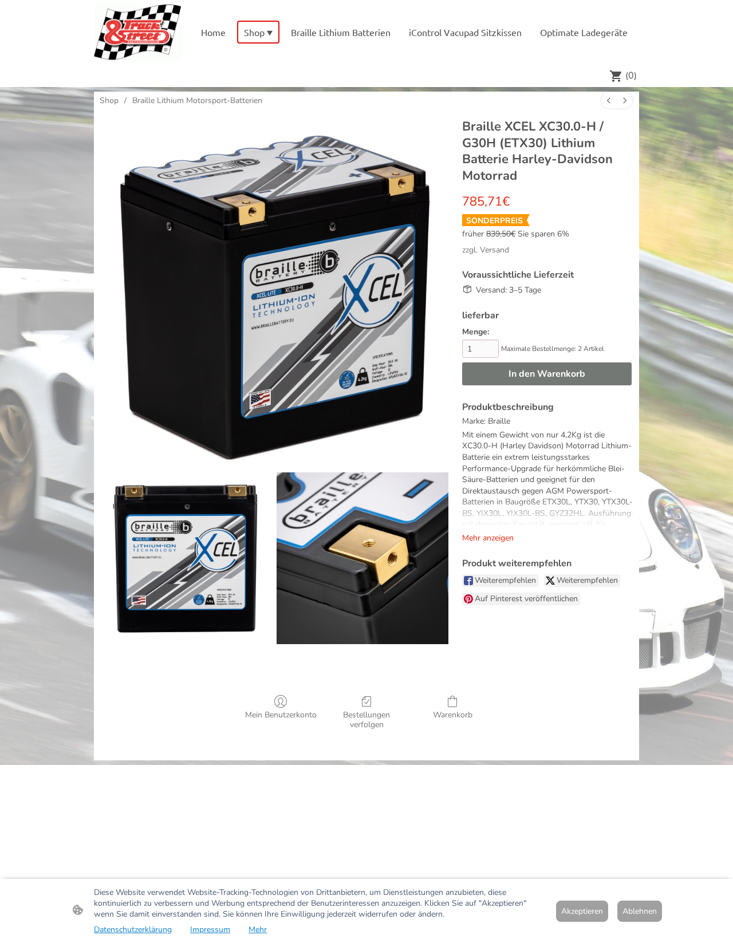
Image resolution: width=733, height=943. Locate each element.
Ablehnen (639, 911)
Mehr (258, 929)
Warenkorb (452, 714)
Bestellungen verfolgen (366, 719)
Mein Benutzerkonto (281, 714)
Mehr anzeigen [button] (488, 537)
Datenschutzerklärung (133, 929)
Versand (494, 249)
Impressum (210, 929)
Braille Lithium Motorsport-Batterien (197, 100)
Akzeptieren (582, 911)
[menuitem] (609, 100)
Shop (109, 100)
